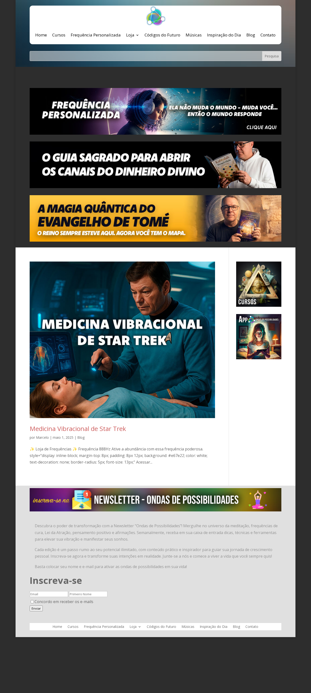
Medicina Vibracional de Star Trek (78, 428)
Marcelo (42, 437)
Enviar (36, 608)
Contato (268, 35)
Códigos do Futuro (162, 35)
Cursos (58, 35)
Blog (250, 35)
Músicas (194, 35)
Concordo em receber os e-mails (64, 601)
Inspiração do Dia (224, 35)
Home (41, 35)
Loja (130, 35)
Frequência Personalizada (96, 35)
